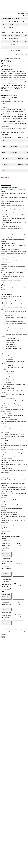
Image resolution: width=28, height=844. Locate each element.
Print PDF (3, 634)
